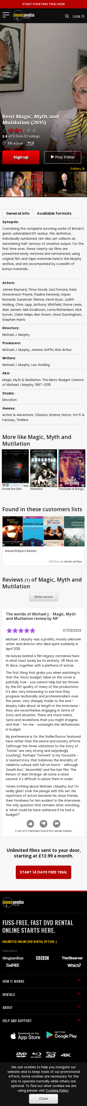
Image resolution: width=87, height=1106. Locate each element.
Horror (66, 415)
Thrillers (22, 420)
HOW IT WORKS (13, 981)
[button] (65, 16)
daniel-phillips (73, 561)
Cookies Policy (57, 1090)
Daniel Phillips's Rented (20, 551)
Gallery (76, 169)
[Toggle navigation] (7, 14)
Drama (54, 415)
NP (55, 618)
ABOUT (8, 1007)
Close (43, 1099)
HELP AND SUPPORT (17, 1020)
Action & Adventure (17, 415)
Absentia (36, 489)
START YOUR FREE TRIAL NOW (43, 4)
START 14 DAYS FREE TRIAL (43, 872)
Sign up (20, 157)
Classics (41, 415)
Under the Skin (12, 489)
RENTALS (9, 994)
